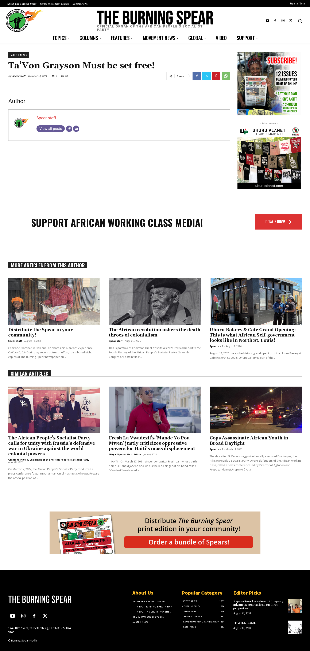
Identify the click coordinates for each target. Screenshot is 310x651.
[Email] (76, 129)
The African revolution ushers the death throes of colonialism (154, 332)
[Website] (69, 129)
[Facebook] (275, 21)
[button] (300, 21)
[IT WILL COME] (295, 627)
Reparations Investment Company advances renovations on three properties (258, 604)
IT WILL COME (244, 623)
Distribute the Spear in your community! (40, 332)
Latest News (18, 55)
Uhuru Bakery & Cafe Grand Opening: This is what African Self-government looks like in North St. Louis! (253, 335)
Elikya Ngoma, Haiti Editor (125, 454)
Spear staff (18, 76)
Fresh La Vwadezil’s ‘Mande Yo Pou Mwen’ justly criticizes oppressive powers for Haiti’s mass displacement (152, 443)
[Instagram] (283, 21)
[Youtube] (267, 21)
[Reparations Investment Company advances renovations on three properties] (295, 606)
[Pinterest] (216, 76)
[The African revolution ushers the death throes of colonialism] (155, 301)
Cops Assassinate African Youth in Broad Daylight (249, 440)
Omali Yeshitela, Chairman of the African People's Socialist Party (48, 459)
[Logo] (42, 599)
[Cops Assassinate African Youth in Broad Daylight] (256, 410)
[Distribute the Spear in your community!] (54, 301)
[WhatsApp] (226, 76)
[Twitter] (291, 21)
